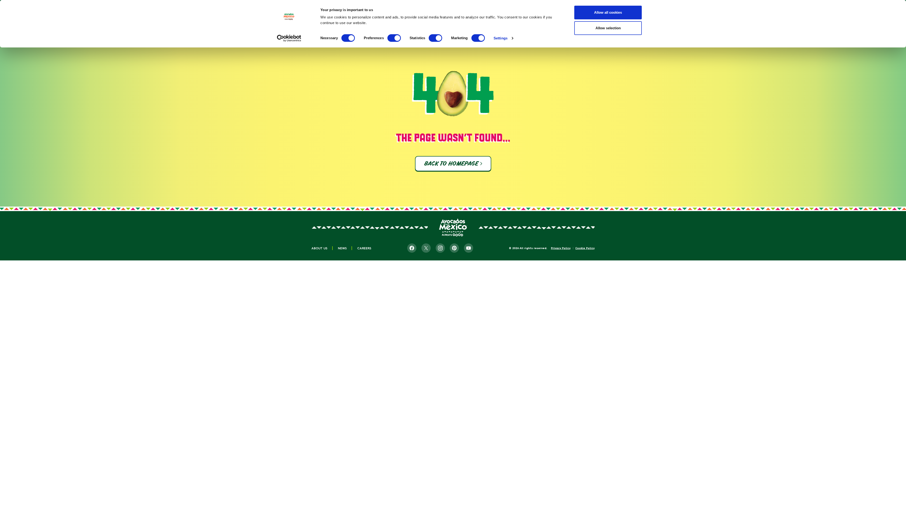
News (342, 248)
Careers (364, 248)
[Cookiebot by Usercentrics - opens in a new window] (289, 38)
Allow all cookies (608, 12)
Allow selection (608, 28)
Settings (501, 38)
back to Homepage (451, 163)
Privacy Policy (560, 248)
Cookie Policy (585, 248)
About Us (319, 248)
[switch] (394, 38)
